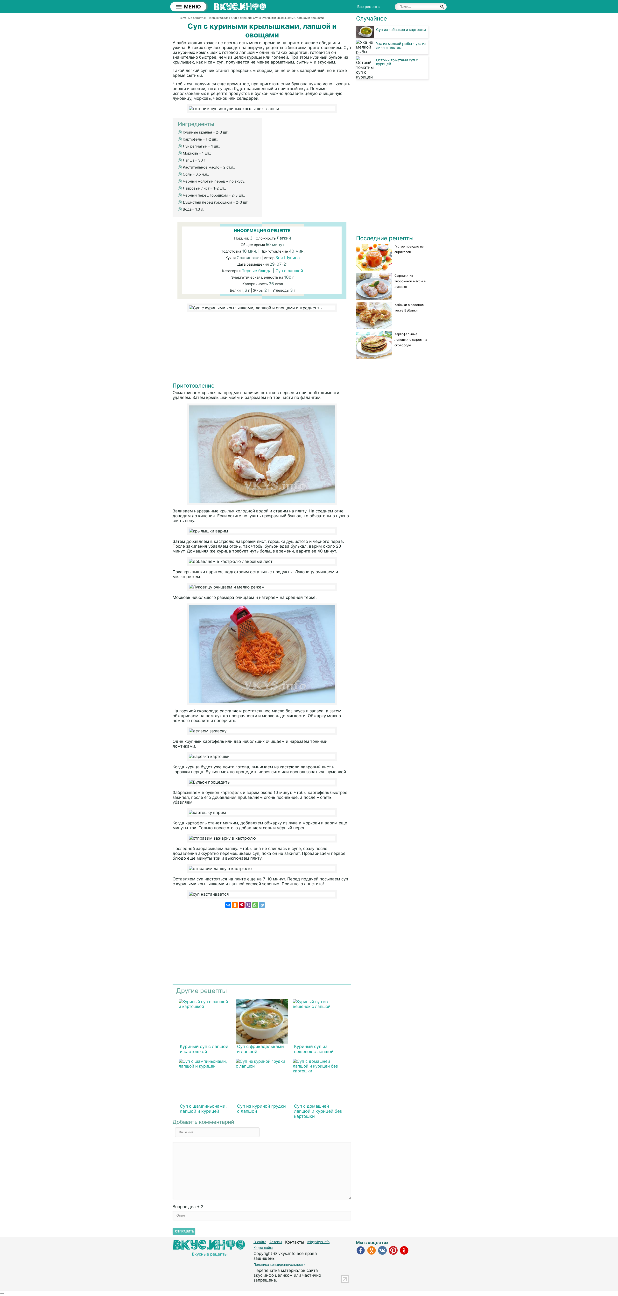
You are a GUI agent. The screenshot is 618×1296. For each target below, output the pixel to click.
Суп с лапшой (289, 270)
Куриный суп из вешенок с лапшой (314, 1049)
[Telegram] (262, 905)
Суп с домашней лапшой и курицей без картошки (318, 1111)
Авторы (275, 1242)
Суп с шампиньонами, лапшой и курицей (203, 1109)
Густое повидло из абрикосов (408, 249)
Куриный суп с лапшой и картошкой (204, 1049)
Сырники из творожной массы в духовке (410, 281)
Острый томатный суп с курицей (397, 62)
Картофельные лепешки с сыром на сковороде (410, 339)
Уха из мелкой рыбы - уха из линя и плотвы (401, 45)
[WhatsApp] (255, 905)
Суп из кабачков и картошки (401, 29)
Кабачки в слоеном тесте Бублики (409, 307)
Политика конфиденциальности (279, 1264)
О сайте (259, 1242)
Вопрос (188, 1206)
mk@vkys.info (318, 1242)
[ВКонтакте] (228, 905)
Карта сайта (263, 1248)
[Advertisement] (262, 348)
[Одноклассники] (235, 905)
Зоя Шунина (287, 257)
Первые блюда (256, 270)
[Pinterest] (242, 905)
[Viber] (248, 905)
